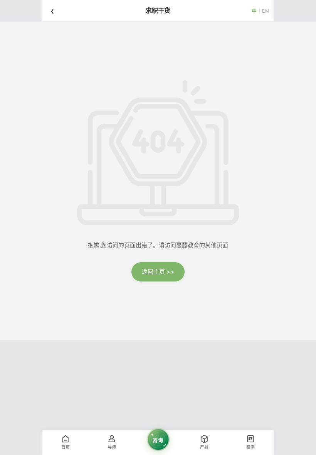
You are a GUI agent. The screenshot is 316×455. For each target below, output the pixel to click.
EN (265, 10)
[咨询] (158, 451)
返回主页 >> (158, 271)
